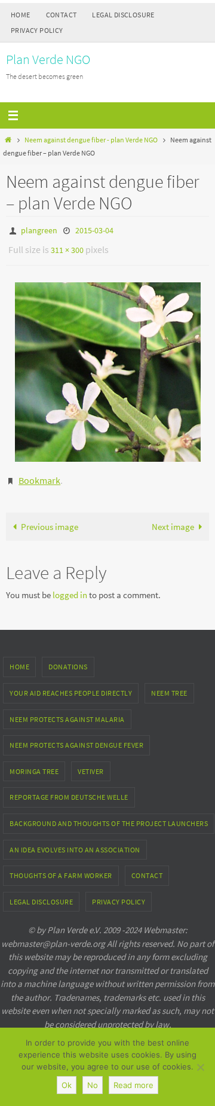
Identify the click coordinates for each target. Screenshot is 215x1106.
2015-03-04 (94, 229)
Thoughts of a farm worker (61, 867)
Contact (61, 14)
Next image (173, 518)
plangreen (39, 229)
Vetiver (91, 762)
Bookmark (39, 474)
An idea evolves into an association (75, 841)
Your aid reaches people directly (71, 684)
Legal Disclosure (123, 14)
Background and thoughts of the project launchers (109, 815)
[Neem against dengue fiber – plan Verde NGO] (107, 366)
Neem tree (169, 684)
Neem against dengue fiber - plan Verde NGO (91, 139)
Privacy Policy (37, 30)
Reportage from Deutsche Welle (69, 788)
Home (20, 14)
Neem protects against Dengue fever (76, 736)
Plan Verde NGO (48, 59)
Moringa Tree (34, 762)
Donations (68, 658)
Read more (133, 1085)
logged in (70, 586)
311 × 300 (67, 247)
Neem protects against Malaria (67, 710)
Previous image (49, 518)
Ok (67, 1085)
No (92, 1085)
